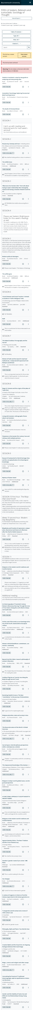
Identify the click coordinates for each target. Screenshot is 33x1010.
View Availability (8, 153)
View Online (6, 87)
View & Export (16, 18)
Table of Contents (16, 32)
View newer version (24, 55)
